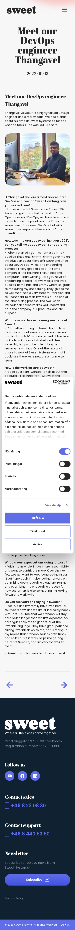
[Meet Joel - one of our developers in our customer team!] (64, 685)
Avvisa (37, 544)
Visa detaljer (54, 505)
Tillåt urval (37, 531)
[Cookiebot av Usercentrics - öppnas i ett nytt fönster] (53, 382)
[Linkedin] (35, 776)
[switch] (64, 464)
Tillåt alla (37, 518)
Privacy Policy (14, 898)
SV (62, 925)
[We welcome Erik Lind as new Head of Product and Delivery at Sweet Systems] (10, 685)
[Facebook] (22, 776)
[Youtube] (9, 776)
